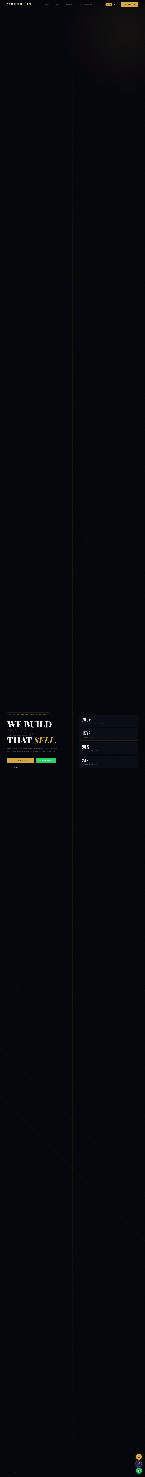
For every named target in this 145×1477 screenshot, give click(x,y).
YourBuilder (19, 4)
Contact (88, 5)
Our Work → (15, 767)
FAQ (80, 5)
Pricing (59, 5)
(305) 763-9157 (129, 4)
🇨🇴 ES (116, 4)
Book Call (70, 5)
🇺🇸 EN (109, 4)
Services (49, 5)
